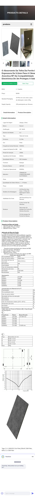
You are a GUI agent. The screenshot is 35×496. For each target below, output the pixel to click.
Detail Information (9, 112)
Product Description (24, 112)
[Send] (32, 493)
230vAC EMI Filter (26, 448)
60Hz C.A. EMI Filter (8, 450)
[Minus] (33, 457)
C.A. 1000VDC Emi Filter (12, 448)
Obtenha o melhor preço (10, 83)
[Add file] (2, 493)
